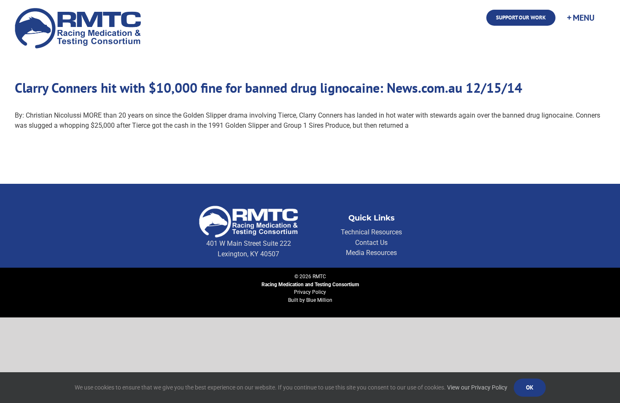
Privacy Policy (310, 292)
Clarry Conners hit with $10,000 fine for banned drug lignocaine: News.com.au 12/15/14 (268, 88)
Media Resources (371, 253)
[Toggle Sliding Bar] (580, 17)
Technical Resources (371, 232)
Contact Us (371, 243)
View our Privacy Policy (477, 387)
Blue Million (319, 300)
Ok (530, 387)
